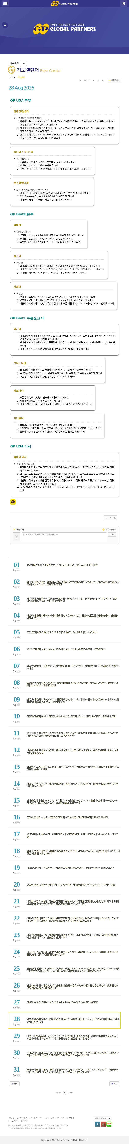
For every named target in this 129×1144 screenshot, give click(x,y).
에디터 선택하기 (109, 529)
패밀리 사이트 (100, 1118)
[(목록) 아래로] (94, 80)
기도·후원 (14, 63)
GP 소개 (19, 1118)
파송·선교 (39, 1118)
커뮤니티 (23, 1121)
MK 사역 (60, 1118)
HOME (11, 1118)
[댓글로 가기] (98, 80)
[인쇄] (102, 80)
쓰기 (115, 1083)
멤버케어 (70, 1118)
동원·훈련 (29, 1118)
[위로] (89, 80)
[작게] (85, 80)
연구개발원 (50, 1118)
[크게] (80, 80)
